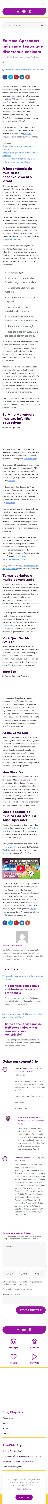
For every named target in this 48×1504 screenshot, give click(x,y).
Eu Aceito (24, 1497)
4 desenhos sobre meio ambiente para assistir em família (22, 989)
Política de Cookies (24, 1489)
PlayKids (34, 57)
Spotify (13, 847)
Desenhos (17, 57)
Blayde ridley (21, 1068)
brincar (15, 96)
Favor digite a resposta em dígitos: (17, 1289)
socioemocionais (13, 239)
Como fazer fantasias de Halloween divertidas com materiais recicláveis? (23, 1029)
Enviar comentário (31, 1310)
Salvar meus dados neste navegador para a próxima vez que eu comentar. (22, 1283)
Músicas (26, 57)
